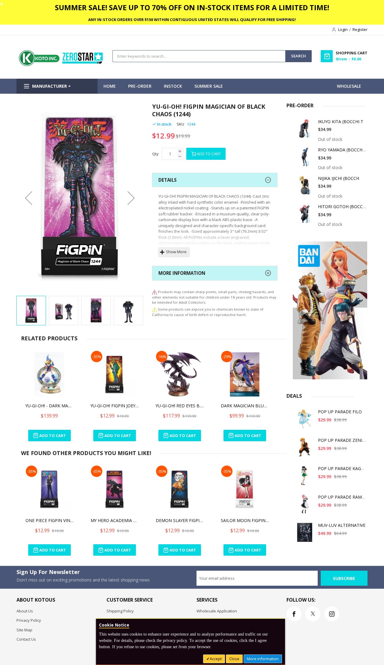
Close (234, 658)
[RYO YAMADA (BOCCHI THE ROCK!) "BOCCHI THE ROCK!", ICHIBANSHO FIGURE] (305, 159)
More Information (181, 273)
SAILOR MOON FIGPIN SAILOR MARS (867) (245, 520)
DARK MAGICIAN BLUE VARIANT (245, 405)
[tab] (215, 180)
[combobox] (199, 56)
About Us (24, 611)
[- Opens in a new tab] (154, 309)
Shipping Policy (120, 611)
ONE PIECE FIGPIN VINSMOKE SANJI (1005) (50, 520)
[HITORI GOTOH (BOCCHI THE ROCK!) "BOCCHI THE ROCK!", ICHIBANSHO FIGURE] (305, 215)
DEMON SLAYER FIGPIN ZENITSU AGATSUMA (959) (180, 520)
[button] (28, 198)
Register (360, 29)
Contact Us (26, 639)
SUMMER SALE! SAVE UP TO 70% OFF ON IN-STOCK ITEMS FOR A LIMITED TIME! (192, 7)
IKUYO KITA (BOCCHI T (340, 121)
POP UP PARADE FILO (340, 411)
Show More (176, 251)
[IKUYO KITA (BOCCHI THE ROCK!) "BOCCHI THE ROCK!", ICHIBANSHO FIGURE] (305, 130)
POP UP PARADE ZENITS (342, 440)
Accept (216, 658)
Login (343, 29)
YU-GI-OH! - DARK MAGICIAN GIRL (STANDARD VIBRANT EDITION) (50, 405)
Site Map (24, 630)
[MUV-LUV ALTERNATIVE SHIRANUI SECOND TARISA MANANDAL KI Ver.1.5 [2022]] (305, 534)
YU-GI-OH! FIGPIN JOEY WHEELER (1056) (115, 405)
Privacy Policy (28, 620)
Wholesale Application (216, 611)
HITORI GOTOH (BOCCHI (342, 206)
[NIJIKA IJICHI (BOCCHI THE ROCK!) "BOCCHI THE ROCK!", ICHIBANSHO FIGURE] (305, 187)
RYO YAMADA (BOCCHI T (343, 150)
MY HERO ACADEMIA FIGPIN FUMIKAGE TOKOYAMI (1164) (115, 520)
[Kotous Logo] (61, 64)
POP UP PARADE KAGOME (344, 468)
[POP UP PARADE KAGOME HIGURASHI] (305, 477)
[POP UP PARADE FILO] (305, 420)
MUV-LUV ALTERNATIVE (341, 525)
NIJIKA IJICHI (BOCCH (338, 178)
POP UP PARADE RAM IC (342, 497)
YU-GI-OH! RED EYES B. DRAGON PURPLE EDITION (180, 405)
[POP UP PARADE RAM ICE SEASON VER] (305, 506)
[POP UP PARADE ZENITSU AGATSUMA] (305, 449)
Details (167, 180)
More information (263, 658)
